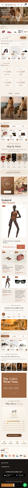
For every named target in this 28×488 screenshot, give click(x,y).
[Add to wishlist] (8, 131)
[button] (9, 47)
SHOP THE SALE (7, 485)
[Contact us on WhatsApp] (25, 485)
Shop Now (14, 392)
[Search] (21, 4)
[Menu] (2, 4)
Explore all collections (13, 172)
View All (25, 203)
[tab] (5, 126)
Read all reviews (13, 435)
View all (23, 43)
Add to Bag (21, 247)
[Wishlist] (12, 253)
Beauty (10, 5)
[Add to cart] (8, 139)
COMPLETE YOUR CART (20, 485)
